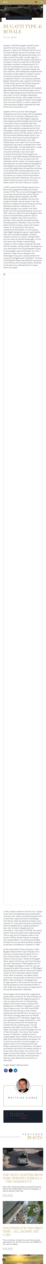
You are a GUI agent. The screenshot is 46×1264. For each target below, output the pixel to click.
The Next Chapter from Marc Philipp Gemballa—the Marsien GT (23, 1178)
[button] (6, 1070)
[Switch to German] (36, 2)
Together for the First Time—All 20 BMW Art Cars (23, 1231)
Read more (8, 1195)
